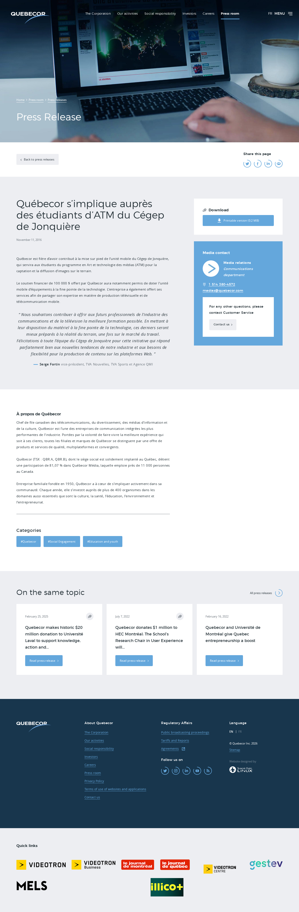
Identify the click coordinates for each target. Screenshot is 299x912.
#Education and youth (102, 541)
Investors (91, 757)
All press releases (261, 593)
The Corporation (96, 732)
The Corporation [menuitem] (98, 13)
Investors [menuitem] (189, 13)
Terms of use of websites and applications (115, 789)
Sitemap (234, 750)
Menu (279, 13)
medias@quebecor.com (223, 290)
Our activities (94, 740)
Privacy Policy (94, 781)
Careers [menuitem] (208, 13)
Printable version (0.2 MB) (241, 220)
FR (270, 13)
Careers (90, 765)
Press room (92, 773)
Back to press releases (38, 159)
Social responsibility (99, 748)
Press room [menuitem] (230, 13)
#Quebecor (28, 541)
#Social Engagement (62, 541)
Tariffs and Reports (175, 740)
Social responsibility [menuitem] (160, 13)
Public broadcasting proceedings (185, 732)
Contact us (222, 324)
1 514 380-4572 (222, 284)
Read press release (43, 661)
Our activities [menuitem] (127, 13)
